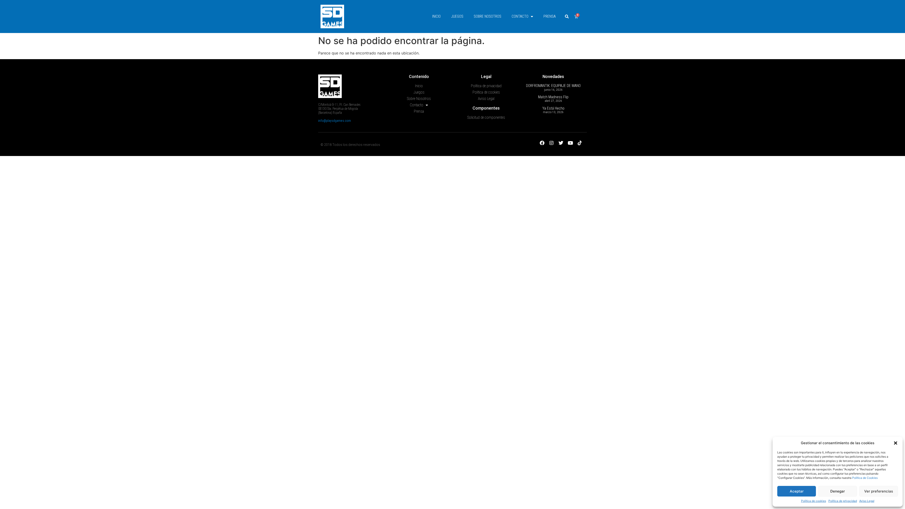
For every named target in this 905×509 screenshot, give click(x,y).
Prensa (549, 16)
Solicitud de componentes (486, 117)
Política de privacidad (842, 501)
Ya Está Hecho (553, 108)
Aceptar (797, 491)
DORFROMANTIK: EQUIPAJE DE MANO (553, 85)
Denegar (837, 491)
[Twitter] (561, 143)
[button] (895, 443)
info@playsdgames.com (334, 121)
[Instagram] (551, 143)
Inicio (436, 16)
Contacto (520, 16)
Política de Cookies (865, 478)
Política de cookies (813, 501)
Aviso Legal (866, 501)
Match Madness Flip (553, 97)
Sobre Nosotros (487, 16)
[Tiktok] (579, 143)
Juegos (457, 16)
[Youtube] (570, 143)
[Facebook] (542, 143)
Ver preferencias (878, 491)
